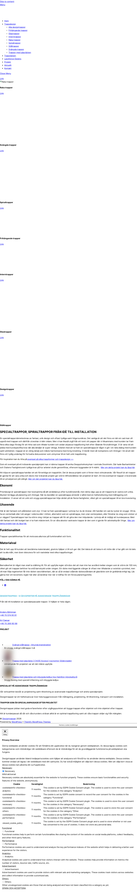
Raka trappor (14, 40)
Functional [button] (7, 828)
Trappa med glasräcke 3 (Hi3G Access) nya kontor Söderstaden (42, 661)
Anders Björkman (8, 612)
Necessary (10, 771)
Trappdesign (10, 24)
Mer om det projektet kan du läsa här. (45, 479)
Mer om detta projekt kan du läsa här (118, 467)
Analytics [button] (6, 853)
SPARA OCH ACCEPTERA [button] (14, 888)
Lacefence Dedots (12, 59)
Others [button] (5, 878)
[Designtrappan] (13, 16)
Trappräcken (10, 56)
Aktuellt (7, 65)
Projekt (7, 62)
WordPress (17, 722)
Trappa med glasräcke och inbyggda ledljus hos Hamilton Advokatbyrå (44, 677)
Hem (6, 21)
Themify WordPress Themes (37, 722)
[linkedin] (5, 585)
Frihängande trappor (18, 30)
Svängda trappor (16, 49)
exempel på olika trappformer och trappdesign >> (50, 459)
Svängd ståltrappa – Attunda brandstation (31, 645)
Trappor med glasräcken (20, 52)
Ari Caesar (5, 620)
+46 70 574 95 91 (8, 615)
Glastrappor (14, 33)
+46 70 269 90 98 (8, 623)
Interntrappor (15, 36)
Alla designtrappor (17, 27)
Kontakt (7, 68)
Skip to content (7, 1)
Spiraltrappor (15, 43)
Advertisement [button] (9, 866)
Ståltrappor (14, 46)
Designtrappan (9, 718)
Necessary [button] (7, 768)
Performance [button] (8, 841)
